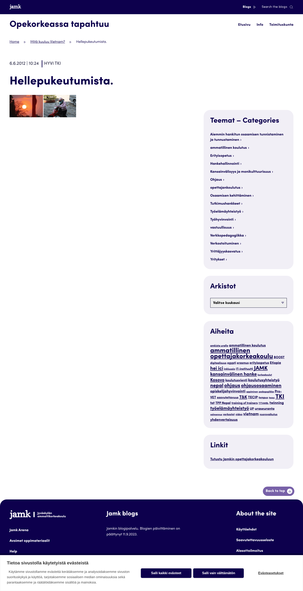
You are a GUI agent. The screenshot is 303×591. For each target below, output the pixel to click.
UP (252, 409)
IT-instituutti (244, 369)
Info (260, 25)
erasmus (243, 363)
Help (13, 552)
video (239, 414)
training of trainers (245, 403)
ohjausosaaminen (261, 386)
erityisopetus (259, 363)
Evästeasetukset (270, 573)
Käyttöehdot (246, 530)
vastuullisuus (221, 228)
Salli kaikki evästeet (166, 573)
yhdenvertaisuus (224, 420)
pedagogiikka (266, 392)
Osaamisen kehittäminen (231, 196)
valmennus (216, 414)
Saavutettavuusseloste (255, 540)
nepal (216, 386)
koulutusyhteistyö (263, 380)
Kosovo (217, 380)
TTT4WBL (264, 403)
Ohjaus (216, 180)
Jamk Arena (19, 530)
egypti (231, 363)
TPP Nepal (223, 403)
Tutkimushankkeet (225, 204)
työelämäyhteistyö (229, 408)
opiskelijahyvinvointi (228, 391)
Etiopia (275, 363)
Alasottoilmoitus (249, 551)
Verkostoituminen (224, 244)
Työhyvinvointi (222, 220)
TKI (279, 397)
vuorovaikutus (268, 414)
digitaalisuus (218, 363)
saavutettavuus (227, 397)
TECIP (253, 397)
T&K (243, 397)
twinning (277, 403)
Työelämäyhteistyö (225, 212)
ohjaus (232, 386)
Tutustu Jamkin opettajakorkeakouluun (242, 459)
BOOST (279, 357)
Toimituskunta (281, 25)
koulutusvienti (236, 380)
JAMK (261, 368)
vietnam (251, 415)
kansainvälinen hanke (233, 374)
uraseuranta (265, 409)
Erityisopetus (221, 156)
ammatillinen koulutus (228, 148)
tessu (272, 398)
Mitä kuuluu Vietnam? (47, 42)
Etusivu (244, 25)
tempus (263, 398)
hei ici (216, 368)
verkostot (229, 414)
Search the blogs (274, 7)
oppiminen (252, 392)
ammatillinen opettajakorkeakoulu (241, 354)
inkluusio (229, 369)
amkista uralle (219, 346)
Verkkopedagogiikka (227, 236)
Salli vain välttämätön (218, 573)
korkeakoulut (265, 375)
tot (212, 403)
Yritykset (217, 260)
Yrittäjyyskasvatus (225, 252)
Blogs (247, 7)
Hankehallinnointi (224, 164)
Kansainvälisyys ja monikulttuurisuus (240, 172)
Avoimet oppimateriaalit (30, 541)
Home (14, 42)
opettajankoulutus (225, 188)
